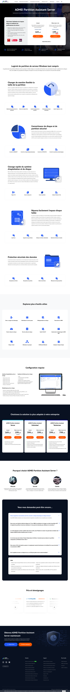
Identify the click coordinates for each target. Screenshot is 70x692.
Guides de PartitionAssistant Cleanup (49, 665)
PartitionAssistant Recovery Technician (31, 675)
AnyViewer (63, 665)
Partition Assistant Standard (29, 661)
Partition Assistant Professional (30, 663)
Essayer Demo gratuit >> (46, 41)
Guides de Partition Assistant (47, 661)
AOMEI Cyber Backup (64, 663)
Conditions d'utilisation (64, 689)
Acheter (38, 36)
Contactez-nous (45, 677)
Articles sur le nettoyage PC (47, 671)
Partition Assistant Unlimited (29, 667)
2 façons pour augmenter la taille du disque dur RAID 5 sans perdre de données (47, 563)
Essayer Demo (11, 644)
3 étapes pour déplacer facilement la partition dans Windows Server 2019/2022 (47, 567)
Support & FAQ (45, 673)
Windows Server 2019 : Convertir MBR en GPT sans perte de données (46, 570)
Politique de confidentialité (55, 689)
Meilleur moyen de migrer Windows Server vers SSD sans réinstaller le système (23, 563)
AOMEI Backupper (64, 661)
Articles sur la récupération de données (49, 669)
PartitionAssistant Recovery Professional (31, 673)
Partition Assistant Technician (29, 669)
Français (5, 666)
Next (54, 607)
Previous (15, 607)
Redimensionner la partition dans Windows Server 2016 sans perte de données (22, 570)
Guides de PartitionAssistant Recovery (49, 663)
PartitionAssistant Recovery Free (30, 671)
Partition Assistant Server (29, 665)
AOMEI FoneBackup (64, 667)
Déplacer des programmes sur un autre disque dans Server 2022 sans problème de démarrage (22, 567)
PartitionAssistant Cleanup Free (30, 677)
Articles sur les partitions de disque (48, 667)
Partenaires (45, 675)
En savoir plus (59, 691)
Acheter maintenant (26, 644)
